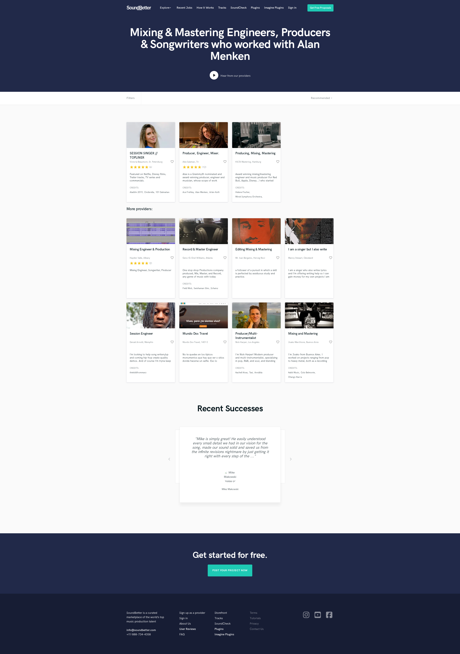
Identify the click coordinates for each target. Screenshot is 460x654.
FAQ (182, 634)
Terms (253, 613)
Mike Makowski (230, 489)
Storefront (221, 613)
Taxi (251, 372)
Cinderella (149, 192)
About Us (185, 623)
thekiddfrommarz (138, 372)
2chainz (214, 288)
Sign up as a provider (192, 613)
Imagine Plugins (274, 8)
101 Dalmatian (162, 192)
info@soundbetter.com (141, 630)
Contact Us (257, 629)
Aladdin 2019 (136, 192)
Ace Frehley (188, 192)
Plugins (255, 8)
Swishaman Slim (201, 288)
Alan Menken (201, 192)
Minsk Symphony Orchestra (248, 196)
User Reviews (187, 629)
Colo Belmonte (308, 372)
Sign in (292, 8)
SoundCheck (239, 8)
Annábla (258, 372)
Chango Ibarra (295, 377)
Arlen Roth (214, 192)
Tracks (222, 8)
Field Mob (187, 288)
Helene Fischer (242, 192)
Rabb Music (293, 372)
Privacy (254, 623)
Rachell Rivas (241, 372)
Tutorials (255, 618)
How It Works (205, 8)
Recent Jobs (184, 8)
